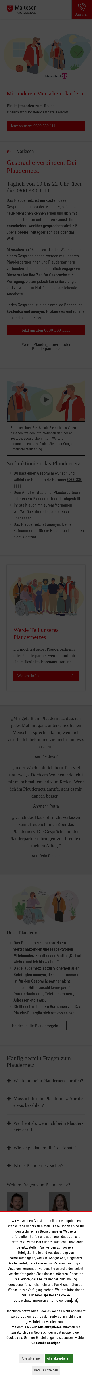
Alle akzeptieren (60, 1358)
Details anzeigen (47, 1370)
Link (75, 1300)
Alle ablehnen (33, 1358)
